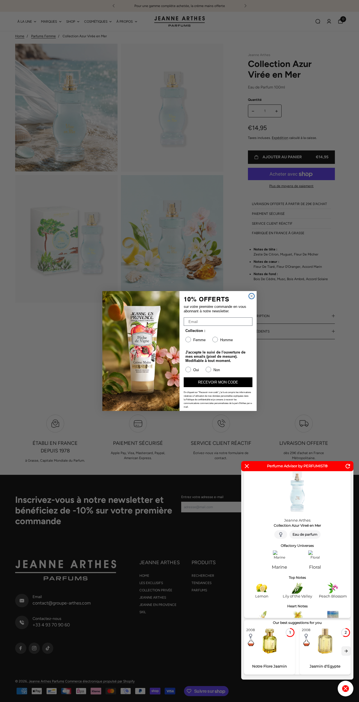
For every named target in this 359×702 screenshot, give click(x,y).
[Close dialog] (251, 296)
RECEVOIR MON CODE (218, 382)
